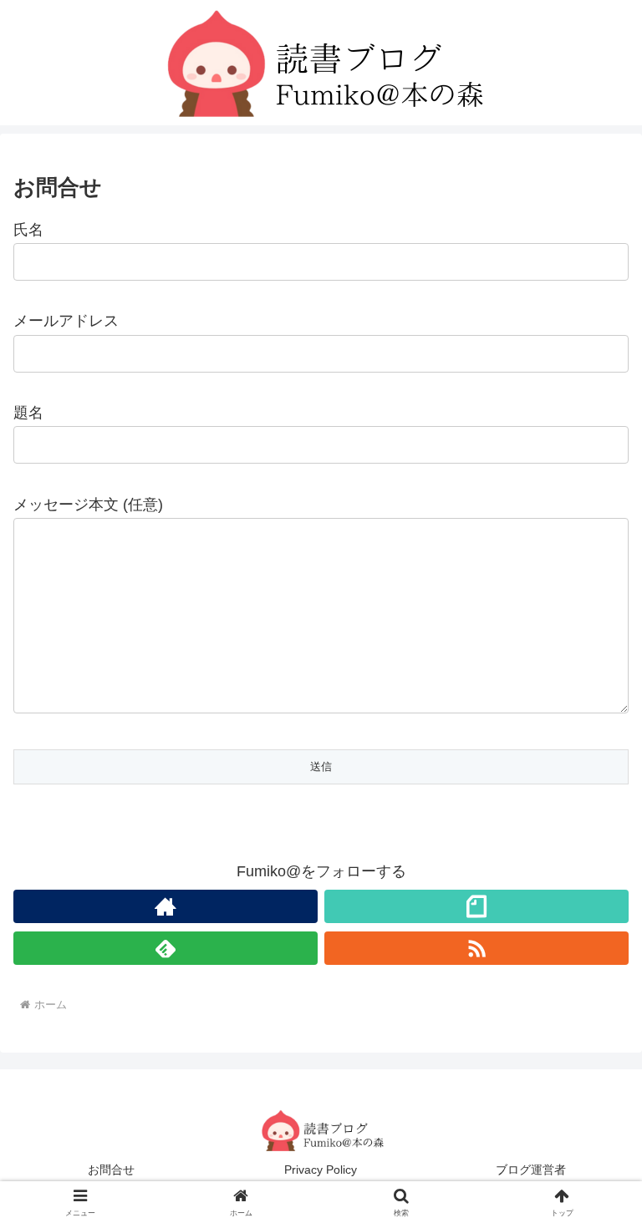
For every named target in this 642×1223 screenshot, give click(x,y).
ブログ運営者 (531, 1169)
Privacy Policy (320, 1169)
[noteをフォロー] (476, 906)
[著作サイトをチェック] (165, 906)
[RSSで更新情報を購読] (476, 948)
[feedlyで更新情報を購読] (165, 948)
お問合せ (111, 1169)
